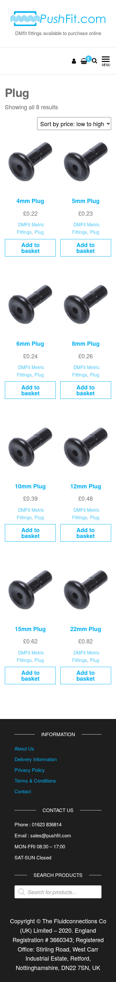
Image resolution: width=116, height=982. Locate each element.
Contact (23, 791)
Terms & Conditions (35, 780)
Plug (39, 231)
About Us (24, 748)
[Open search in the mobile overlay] (58, 891)
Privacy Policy (30, 769)
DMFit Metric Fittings (30, 228)
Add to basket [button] (30, 248)
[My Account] (74, 60)
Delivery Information (36, 759)
